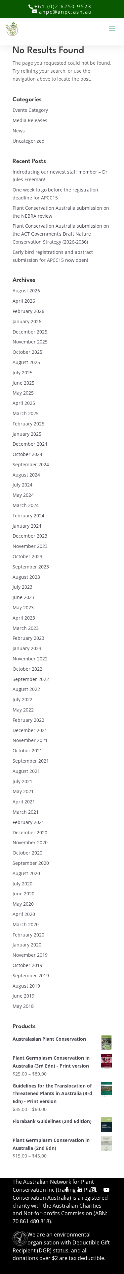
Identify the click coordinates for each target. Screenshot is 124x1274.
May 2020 (23, 904)
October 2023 (27, 556)
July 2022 (22, 699)
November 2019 (30, 955)
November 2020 (30, 842)
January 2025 (27, 434)
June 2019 (23, 996)
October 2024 (27, 454)
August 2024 (26, 475)
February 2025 (28, 423)
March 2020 (26, 924)
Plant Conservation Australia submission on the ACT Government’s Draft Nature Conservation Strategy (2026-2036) (61, 234)
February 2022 (28, 720)
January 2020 (27, 944)
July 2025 (22, 372)
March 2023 (26, 628)
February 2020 (28, 935)
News (19, 130)
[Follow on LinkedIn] (80, 1189)
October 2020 (27, 853)
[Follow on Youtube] (106, 1189)
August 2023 (26, 577)
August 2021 (26, 771)
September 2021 (31, 761)
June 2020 (23, 893)
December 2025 (30, 332)
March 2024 (26, 505)
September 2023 (31, 566)
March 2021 (26, 812)
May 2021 (23, 791)
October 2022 (27, 669)
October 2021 (27, 750)
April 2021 (24, 801)
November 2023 (30, 546)
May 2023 (23, 607)
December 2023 (30, 536)
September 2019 (31, 975)
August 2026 (26, 290)
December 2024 (30, 444)
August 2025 (26, 362)
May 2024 (23, 495)
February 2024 (28, 515)
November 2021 (30, 740)
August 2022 (26, 689)
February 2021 (28, 822)
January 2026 (27, 321)
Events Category (30, 110)
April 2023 (24, 618)
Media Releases (30, 120)
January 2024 (27, 526)
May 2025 (23, 393)
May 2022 (23, 710)
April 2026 (24, 301)
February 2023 (28, 638)
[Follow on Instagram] (93, 1189)
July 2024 (22, 485)
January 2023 (27, 648)
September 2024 (31, 464)
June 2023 (23, 597)
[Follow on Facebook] (67, 1189)
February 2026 (28, 311)
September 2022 (31, 679)
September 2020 (31, 863)
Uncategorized (29, 141)
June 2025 (23, 383)
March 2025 (26, 413)
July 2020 (22, 883)
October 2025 (27, 352)
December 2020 (30, 832)
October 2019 (27, 965)
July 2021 (22, 781)
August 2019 (26, 986)
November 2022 (30, 658)
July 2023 (22, 587)
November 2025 (30, 341)
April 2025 (24, 403)
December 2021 (30, 730)
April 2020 (24, 914)
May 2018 (23, 1006)
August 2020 (26, 873)
